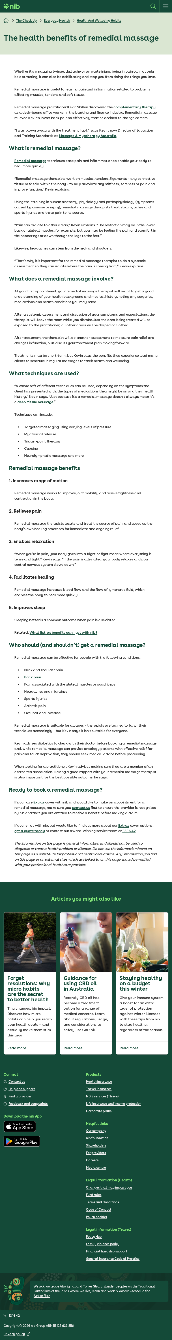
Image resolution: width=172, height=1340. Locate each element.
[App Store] (20, 1130)
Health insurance (99, 1081)
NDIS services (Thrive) (102, 1096)
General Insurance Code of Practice (113, 1258)
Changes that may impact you (109, 1187)
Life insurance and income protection (113, 1103)
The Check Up (26, 20)
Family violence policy (102, 1244)
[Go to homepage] (11, 6)
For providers (96, 1153)
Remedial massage (30, 161)
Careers (92, 1160)
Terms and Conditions (102, 1202)
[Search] (153, 6)
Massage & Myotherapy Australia (87, 136)
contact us (81, 807)
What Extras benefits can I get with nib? (63, 632)
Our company (96, 1130)
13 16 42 (128, 831)
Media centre (96, 1167)
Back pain (32, 677)
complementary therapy (134, 107)
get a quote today (29, 831)
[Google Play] (22, 1145)
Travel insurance (99, 1089)
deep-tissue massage (35, 402)
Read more (16, 1048)
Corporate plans (99, 1111)
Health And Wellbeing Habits (99, 20)
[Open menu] (165, 6)
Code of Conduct (98, 1209)
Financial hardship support (106, 1251)
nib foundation (97, 1138)
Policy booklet (96, 1217)
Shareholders (96, 1145)
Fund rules (93, 1195)
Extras (38, 802)
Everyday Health (57, 20)
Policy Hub (94, 1236)
